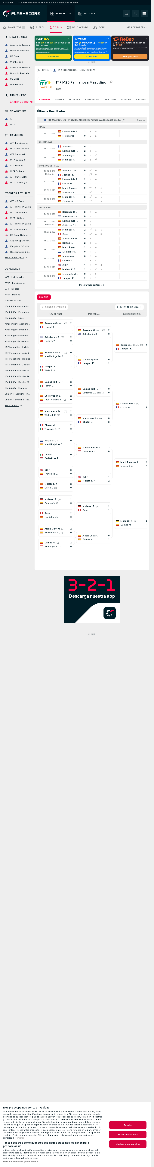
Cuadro (126, 99)
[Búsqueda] (126, 13)
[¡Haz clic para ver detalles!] (92, 133)
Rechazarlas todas (128, 1134)
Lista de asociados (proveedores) (20, 1161)
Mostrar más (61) (14, 257)
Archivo (141, 99)
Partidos (110, 99)
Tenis (45, 70)
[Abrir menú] (144, 13)
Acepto (128, 1125)
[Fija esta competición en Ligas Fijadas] (111, 82)
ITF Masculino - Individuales (76, 70)
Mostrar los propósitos (128, 1144)
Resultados (92, 99)
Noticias (74, 99)
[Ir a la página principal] (24, 14)
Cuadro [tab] (43, 297)
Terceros (19, 1138)
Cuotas (59, 99)
